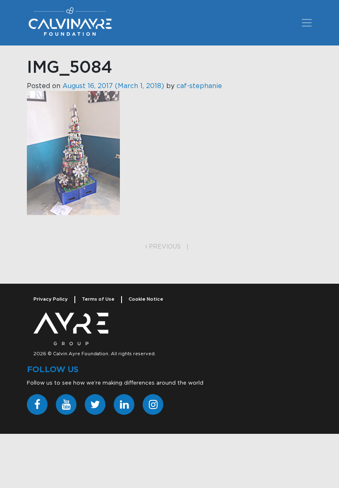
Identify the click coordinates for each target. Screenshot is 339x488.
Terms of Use (98, 299)
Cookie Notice (146, 299)
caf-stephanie (199, 86)
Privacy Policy (50, 299)
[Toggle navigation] (306, 22)
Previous (164, 247)
